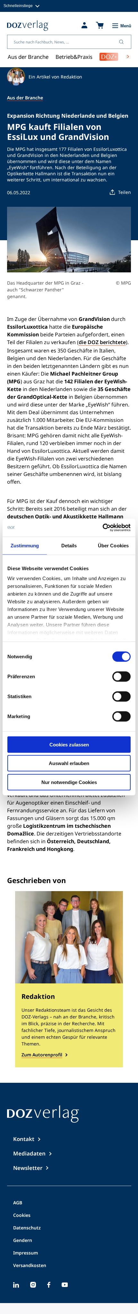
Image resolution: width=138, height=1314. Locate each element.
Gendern (22, 1240)
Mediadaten (29, 1153)
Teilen (124, 192)
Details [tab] (69, 545)
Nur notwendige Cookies (69, 782)
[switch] (121, 676)
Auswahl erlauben (69, 763)
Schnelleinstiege (18, 6)
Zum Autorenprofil (42, 1055)
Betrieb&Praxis (74, 56)
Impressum (25, 1253)
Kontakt (23, 1139)
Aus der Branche (28, 56)
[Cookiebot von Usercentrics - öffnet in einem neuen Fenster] (102, 528)
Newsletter (27, 1168)
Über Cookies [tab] (113, 545)
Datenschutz (27, 1228)
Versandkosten (29, 1265)
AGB (17, 1203)
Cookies (21, 1215)
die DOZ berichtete (102, 342)
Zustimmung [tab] (25, 545)
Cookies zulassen (69, 744)
